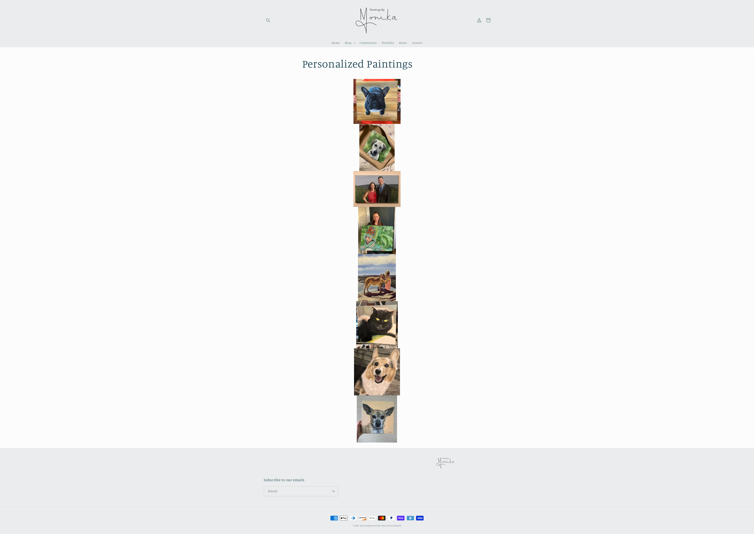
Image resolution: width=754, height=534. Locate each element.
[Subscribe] (333, 491)
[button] (268, 20)
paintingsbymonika (370, 525)
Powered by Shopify (391, 525)
